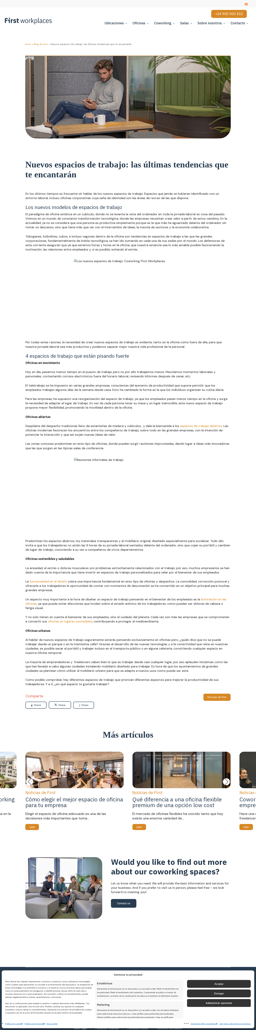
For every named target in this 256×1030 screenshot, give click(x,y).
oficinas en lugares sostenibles (70, 621)
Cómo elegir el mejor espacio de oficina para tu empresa (74, 802)
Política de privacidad (35, 1023)
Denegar (219, 993)
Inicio (28, 44)
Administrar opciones (219, 1003)
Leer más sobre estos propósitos (235, 1023)
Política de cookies (14, 1023)
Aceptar (219, 983)
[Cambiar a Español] (246, 4)
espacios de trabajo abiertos (201, 426)
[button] (226, 781)
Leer (32, 827)
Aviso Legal (51, 1023)
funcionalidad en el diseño (48, 581)
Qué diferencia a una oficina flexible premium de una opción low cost (177, 802)
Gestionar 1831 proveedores (204, 1023)
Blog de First (41, 44)
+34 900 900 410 (229, 13)
